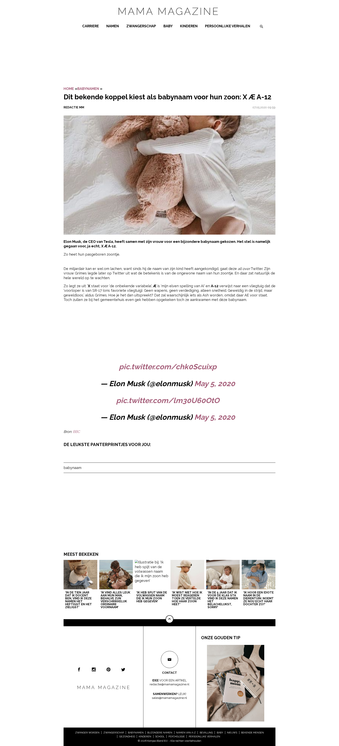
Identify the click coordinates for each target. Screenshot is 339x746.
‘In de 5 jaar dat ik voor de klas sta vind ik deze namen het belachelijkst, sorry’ (223, 600)
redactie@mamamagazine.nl (169, 684)
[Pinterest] (108, 669)
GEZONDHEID (127, 736)
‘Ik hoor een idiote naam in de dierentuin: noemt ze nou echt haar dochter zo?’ (258, 598)
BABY (168, 26)
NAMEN (112, 26)
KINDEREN (189, 26)
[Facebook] (79, 669)
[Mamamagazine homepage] (169, 18)
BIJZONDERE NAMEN (159, 732)
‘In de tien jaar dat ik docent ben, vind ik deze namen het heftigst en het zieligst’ (78, 600)
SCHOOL (160, 736)
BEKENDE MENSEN (252, 732)
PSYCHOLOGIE (177, 736)
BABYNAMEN (88, 89)
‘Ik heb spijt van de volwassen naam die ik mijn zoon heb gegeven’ (151, 597)
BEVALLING (206, 732)
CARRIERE (90, 26)
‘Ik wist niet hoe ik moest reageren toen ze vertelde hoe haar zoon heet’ (187, 598)
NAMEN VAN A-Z (186, 732)
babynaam (72, 468)
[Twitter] (123, 669)
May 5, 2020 (214, 383)
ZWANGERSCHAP (141, 26)
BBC (76, 432)
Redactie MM (74, 107)
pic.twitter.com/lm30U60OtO (167, 400)
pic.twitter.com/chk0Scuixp (168, 366)
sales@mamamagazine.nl (169, 698)
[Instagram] (94, 669)
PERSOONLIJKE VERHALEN (227, 26)
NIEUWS (232, 732)
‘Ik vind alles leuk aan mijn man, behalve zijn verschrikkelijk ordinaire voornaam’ (115, 600)
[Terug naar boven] (169, 619)
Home (69, 89)
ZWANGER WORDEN (87, 732)
